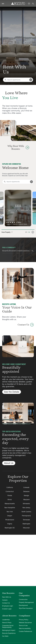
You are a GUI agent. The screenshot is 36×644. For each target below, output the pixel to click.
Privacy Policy (23, 620)
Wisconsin (26, 528)
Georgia (26, 495)
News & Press (6, 622)
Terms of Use (23, 625)
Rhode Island (9, 520)
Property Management (26, 602)
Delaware (26, 491)
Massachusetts (10, 503)
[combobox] (18, 80)
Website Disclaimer (25, 622)
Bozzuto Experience (9, 633)
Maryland (26, 499)
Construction (23, 599)
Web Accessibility (25, 628)
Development (23, 605)
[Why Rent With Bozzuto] (8, 128)
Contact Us (6, 603)
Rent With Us (6, 597)
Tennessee (26, 520)
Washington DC (10, 528)
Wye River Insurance (26, 608)
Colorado (26, 487)
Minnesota (26, 503)
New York (10, 512)
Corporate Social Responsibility (7, 626)
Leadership (6, 620)
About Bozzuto (9, 615)
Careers (4, 600)
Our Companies (24, 594)
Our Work (5, 636)
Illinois (10, 499)
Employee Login (7, 606)
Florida (9, 495)
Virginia (9, 524)
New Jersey (26, 507)
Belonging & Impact (8, 630)
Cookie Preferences (25, 631)
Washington (26, 524)
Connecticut (10, 491)
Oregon (9, 516)
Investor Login (7, 609)
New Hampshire (9, 507)
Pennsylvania (26, 516)
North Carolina (26, 512)
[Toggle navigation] (2, 3)
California (9, 487)
